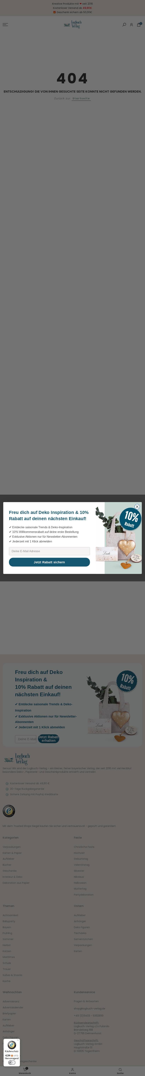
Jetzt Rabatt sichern (49, 562)
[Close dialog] (137, 506)
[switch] (11, 1062)
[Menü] (18, 1041)
